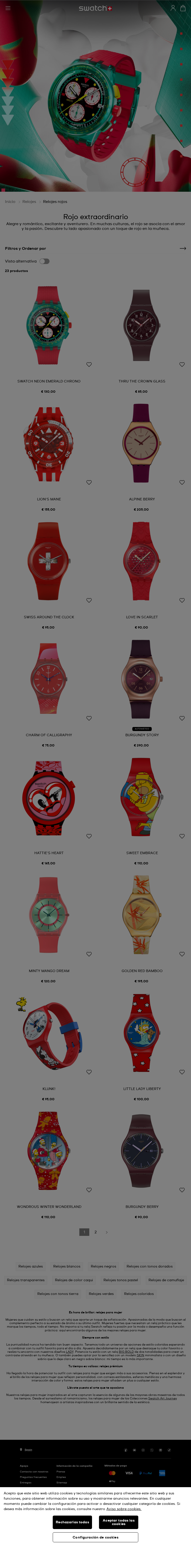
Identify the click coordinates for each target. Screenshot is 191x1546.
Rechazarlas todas (72, 1522)
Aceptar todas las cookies (118, 1522)
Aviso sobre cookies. (124, 1509)
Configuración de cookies (95, 1537)
